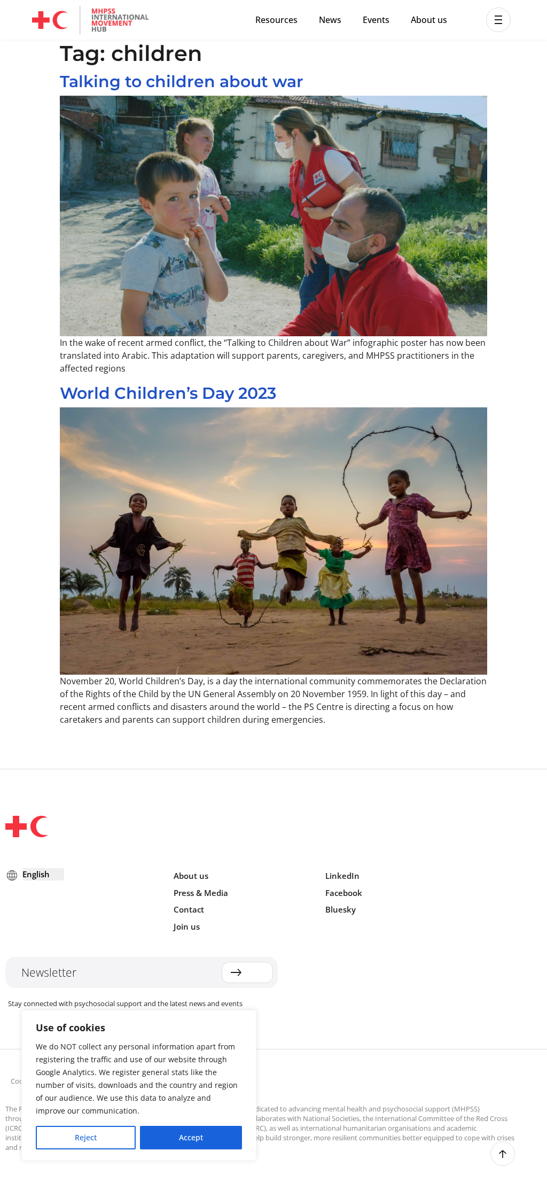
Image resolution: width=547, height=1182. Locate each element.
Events (376, 20)
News (330, 20)
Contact (189, 909)
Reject (86, 1137)
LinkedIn (342, 875)
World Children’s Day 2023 (168, 393)
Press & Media (201, 892)
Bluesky (340, 909)
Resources (276, 20)
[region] (138, 1085)
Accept (191, 1137)
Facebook (343, 892)
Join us (187, 926)
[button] (498, 19)
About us (429, 20)
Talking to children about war (181, 81)
